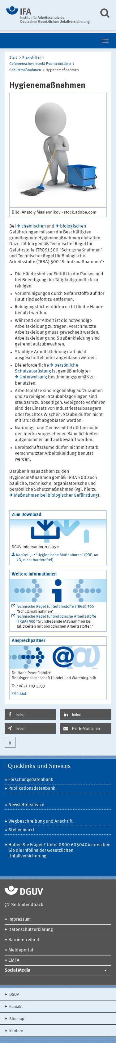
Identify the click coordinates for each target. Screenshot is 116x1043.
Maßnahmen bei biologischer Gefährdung (56, 495)
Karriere (15, 1031)
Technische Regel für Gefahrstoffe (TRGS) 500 (55, 607)
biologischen (73, 226)
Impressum (19, 919)
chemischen (33, 226)
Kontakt (15, 1007)
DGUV (13, 995)
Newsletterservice (26, 805)
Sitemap (16, 1019)
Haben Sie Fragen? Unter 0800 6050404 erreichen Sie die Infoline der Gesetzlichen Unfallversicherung (59, 851)
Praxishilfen (31, 58)
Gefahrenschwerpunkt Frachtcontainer (40, 64)
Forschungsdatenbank (30, 780)
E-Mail (22, 694)
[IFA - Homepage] (48, 15)
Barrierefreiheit (23, 940)
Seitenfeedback (27, 905)
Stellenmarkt (21, 830)
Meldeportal (20, 950)
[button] (30, 714)
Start (13, 58)
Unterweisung (33, 377)
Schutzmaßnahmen (25, 70)
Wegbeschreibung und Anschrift (40, 821)
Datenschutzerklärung (30, 930)
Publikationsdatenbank (31, 788)
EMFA (13, 960)
